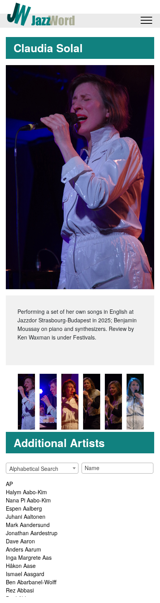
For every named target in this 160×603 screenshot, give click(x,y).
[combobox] (42, 468)
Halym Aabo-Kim (26, 492)
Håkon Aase (21, 565)
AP (9, 484)
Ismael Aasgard (25, 574)
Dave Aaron (20, 541)
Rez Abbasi (20, 590)
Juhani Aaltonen (25, 516)
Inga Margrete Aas (29, 557)
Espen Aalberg (24, 508)
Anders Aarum (23, 549)
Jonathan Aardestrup (31, 533)
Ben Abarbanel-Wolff (31, 582)
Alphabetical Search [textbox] (33, 468)
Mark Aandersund (28, 525)
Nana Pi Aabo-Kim (28, 500)
